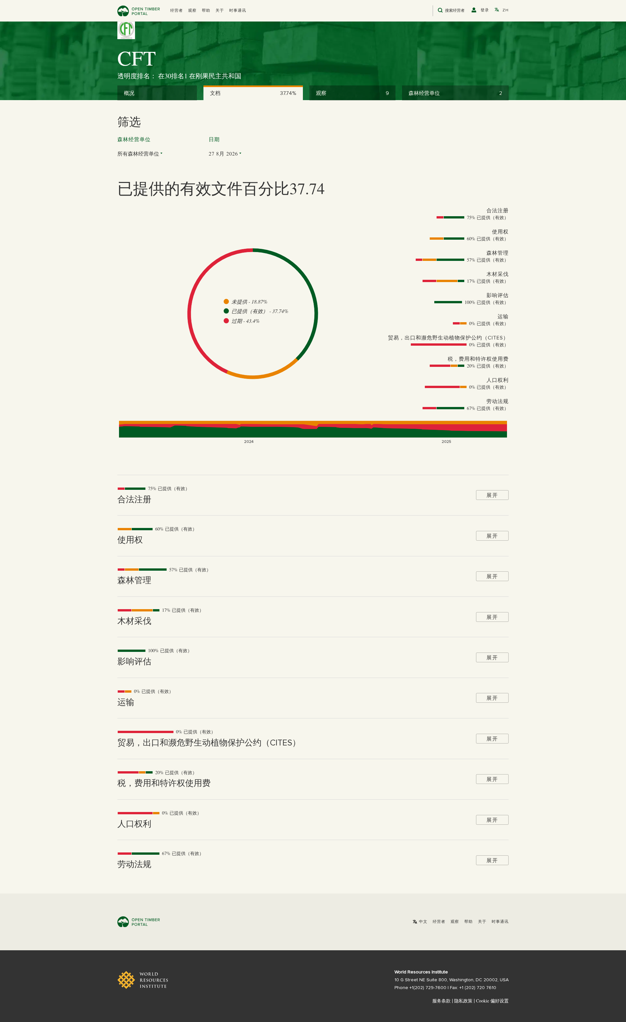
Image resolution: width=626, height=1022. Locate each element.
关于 (220, 11)
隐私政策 (463, 1001)
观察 (192, 11)
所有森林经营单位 (138, 153)
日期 (214, 139)
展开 (492, 494)
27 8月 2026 (223, 153)
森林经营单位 (134, 139)
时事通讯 (237, 11)
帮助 (206, 11)
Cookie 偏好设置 (492, 1000)
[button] (176, 10)
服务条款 (441, 1001)
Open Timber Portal (138, 11)
